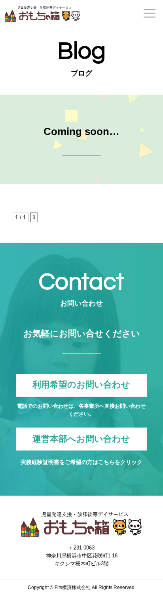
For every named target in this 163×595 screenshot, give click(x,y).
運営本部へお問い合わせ (81, 439)
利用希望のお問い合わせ (81, 385)
